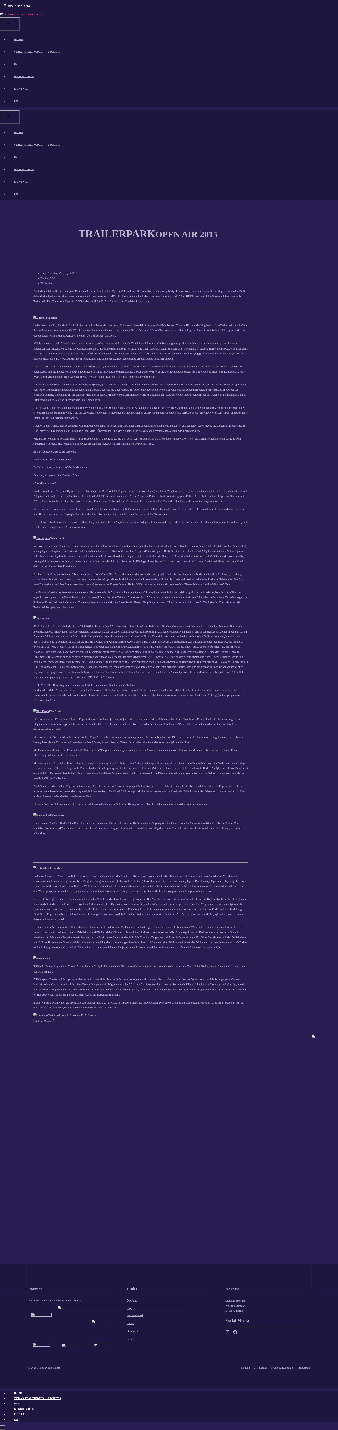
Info (18, 64)
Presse (130, 1323)
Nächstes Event (42, 1021)
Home (18, 39)
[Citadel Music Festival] (21, 14)
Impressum (304, 1367)
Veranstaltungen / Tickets (37, 52)
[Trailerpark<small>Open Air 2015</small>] (64, 1015)
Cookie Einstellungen (282, 1367)
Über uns (132, 1300)
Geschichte (24, 76)
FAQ (129, 1308)
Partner (131, 1339)
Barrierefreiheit (135, 1315)
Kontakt (21, 89)
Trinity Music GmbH (48, 1367)
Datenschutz (260, 1367)
